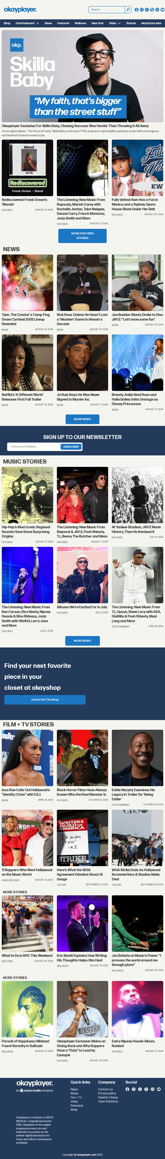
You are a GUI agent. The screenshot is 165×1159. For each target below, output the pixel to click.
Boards (131, 23)
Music (74, 1093)
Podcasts (77, 1105)
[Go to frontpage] (20, 9)
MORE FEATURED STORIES (82, 236)
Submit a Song (108, 1097)
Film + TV (76, 1097)
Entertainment (25, 23)
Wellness (80, 23)
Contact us (105, 1089)
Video (112, 23)
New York (98, 23)
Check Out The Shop (45, 699)
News (48, 23)
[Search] (128, 9)
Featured (63, 23)
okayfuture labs (151, 23)
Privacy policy (107, 1093)
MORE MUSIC (82, 640)
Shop (7, 23)
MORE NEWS (82, 419)
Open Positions (108, 1101)
